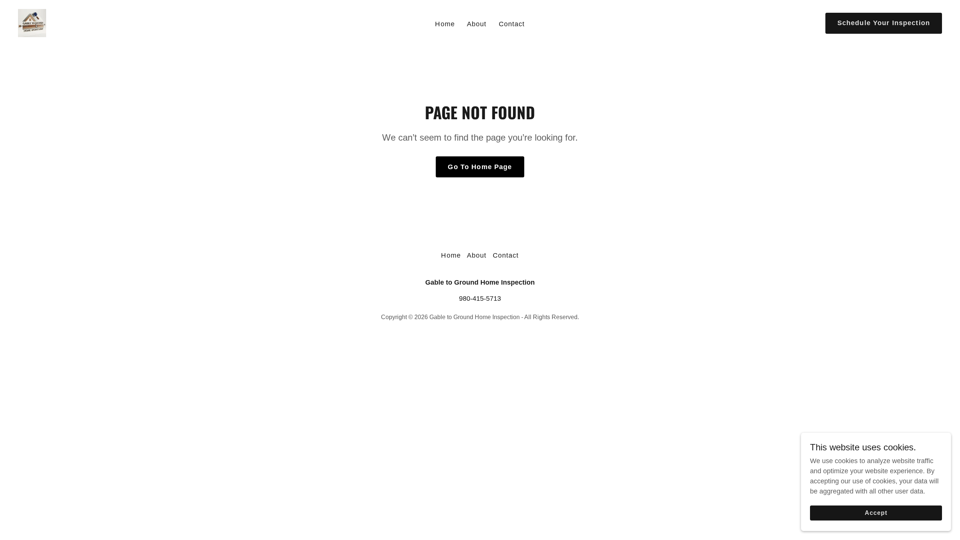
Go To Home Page (480, 167)
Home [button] (451, 255)
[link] (32, 22)
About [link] (477, 24)
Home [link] (445, 24)
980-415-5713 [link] (480, 298)
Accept (876, 513)
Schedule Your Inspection (883, 23)
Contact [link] (512, 24)
